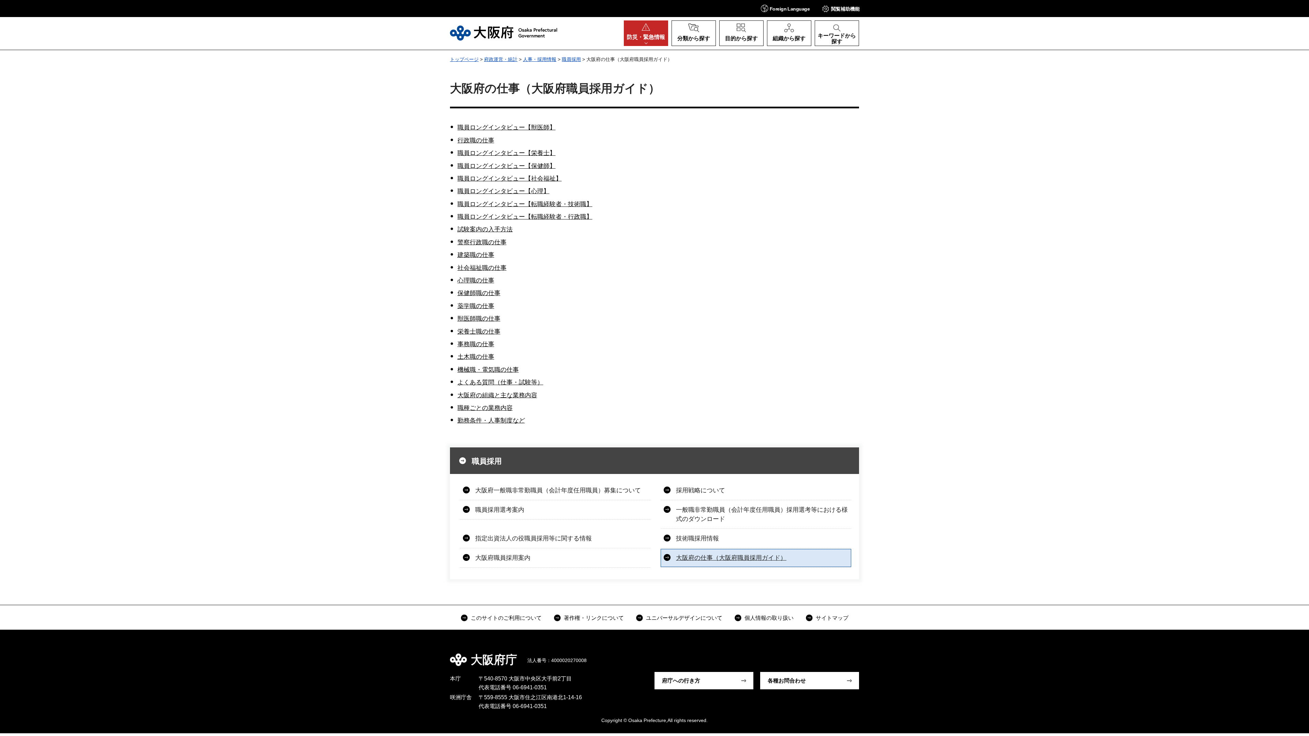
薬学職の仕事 (475, 306)
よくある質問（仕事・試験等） (500, 382)
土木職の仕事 (475, 356)
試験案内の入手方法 (485, 229)
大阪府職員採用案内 (502, 557)
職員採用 (571, 59)
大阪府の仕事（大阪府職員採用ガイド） (731, 557)
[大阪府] (503, 33)
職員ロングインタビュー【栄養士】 (506, 153)
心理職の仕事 (475, 280)
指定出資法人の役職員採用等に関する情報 (533, 538)
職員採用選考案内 (499, 509)
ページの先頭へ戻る (862, 655)
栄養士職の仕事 (478, 331)
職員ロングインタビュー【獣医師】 (506, 127)
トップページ (464, 59)
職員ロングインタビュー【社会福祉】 (509, 178)
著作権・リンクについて (594, 618)
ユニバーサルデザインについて (684, 618)
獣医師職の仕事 (478, 318)
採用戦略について (700, 490)
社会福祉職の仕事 (482, 267)
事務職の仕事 (475, 344)
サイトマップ (832, 618)
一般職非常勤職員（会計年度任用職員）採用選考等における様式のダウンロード (762, 514)
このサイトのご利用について (506, 618)
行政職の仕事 (475, 140)
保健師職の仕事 (478, 293)
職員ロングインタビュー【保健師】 (506, 166)
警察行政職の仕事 (482, 242)
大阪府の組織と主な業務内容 (497, 395)
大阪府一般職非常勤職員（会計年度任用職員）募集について (558, 490)
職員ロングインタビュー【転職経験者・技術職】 (524, 204)
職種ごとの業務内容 (485, 407)
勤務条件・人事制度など (491, 420)
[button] (785, 8)
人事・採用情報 (539, 59)
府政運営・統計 (500, 59)
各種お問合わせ (787, 681)
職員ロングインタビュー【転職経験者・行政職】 (524, 216)
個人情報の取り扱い (769, 618)
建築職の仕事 (475, 254)
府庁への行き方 (681, 681)
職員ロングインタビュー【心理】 (503, 191)
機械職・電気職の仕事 (488, 369)
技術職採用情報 (697, 538)
